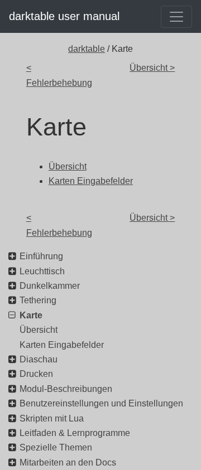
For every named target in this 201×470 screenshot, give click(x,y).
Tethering (38, 300)
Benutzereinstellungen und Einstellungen (101, 403)
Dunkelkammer (50, 285)
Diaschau (39, 359)
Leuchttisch (42, 271)
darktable (86, 49)
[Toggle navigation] (176, 17)
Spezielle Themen (56, 447)
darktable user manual (64, 16)
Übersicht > (152, 67)
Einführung (41, 256)
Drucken (36, 374)
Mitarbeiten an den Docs (68, 462)
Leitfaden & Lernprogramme (75, 433)
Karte (31, 315)
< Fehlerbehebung (59, 75)
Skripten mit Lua (52, 418)
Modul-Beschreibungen (66, 389)
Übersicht (39, 330)
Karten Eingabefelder (62, 345)
